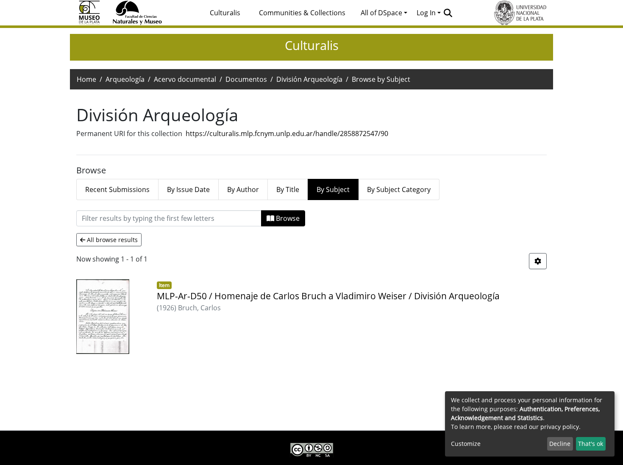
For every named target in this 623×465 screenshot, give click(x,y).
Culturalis (225, 12)
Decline (559, 444)
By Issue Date (188, 189)
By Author (243, 189)
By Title (287, 189)
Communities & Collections (302, 12)
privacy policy (559, 427)
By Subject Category (399, 189)
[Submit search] (448, 12)
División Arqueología (309, 79)
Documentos (246, 79)
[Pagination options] (538, 261)
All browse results (111, 240)
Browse (287, 218)
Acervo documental (185, 79)
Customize (466, 444)
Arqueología (125, 79)
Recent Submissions (117, 189)
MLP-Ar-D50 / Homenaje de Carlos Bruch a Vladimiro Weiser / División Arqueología (328, 296)
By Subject (333, 189)
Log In (426, 12)
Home (86, 79)
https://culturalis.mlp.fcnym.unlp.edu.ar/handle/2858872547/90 (287, 133)
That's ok (590, 444)
